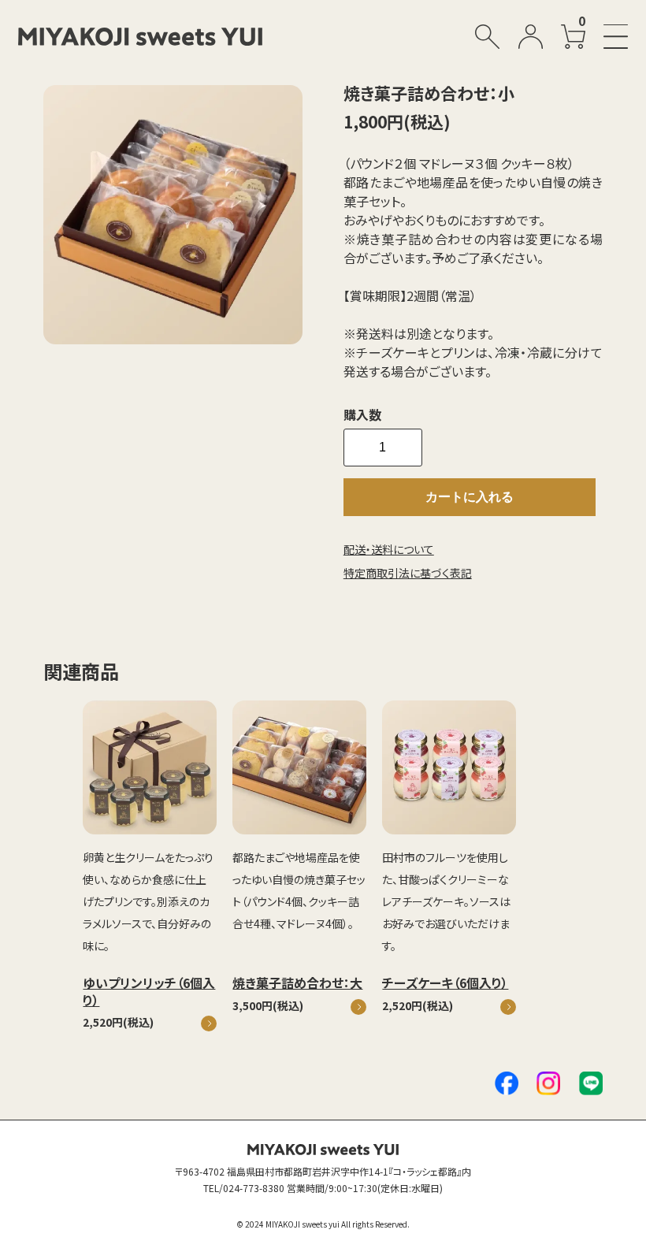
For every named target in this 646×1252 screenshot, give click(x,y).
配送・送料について (388, 549)
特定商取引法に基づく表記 (407, 573)
